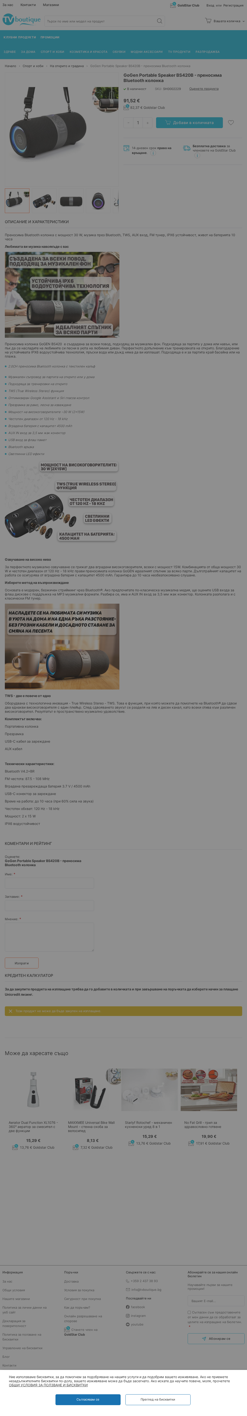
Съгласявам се (87, 1399)
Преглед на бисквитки (158, 1399)
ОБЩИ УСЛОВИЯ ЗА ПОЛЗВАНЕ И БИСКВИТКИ (48, 1385)
